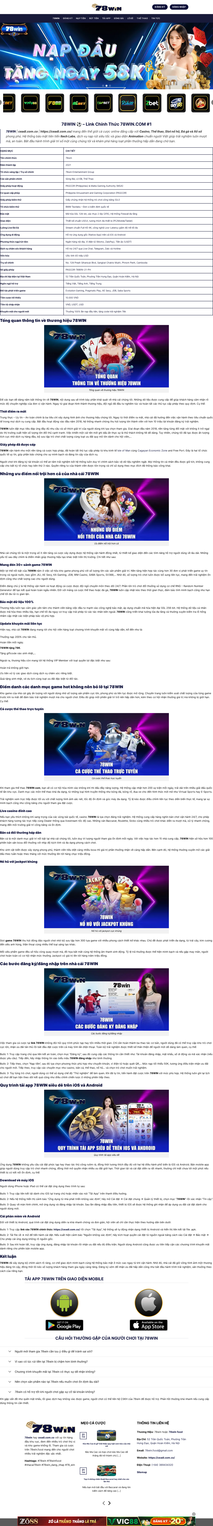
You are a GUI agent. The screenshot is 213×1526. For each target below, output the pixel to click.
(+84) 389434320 (162, 1464)
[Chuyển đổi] (9, 1351)
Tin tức (155, 18)
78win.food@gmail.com (159, 1450)
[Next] (205, 56)
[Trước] (104, 1504)
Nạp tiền (81, 18)
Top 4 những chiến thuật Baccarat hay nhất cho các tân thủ (106, 1480)
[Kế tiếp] (109, 1504)
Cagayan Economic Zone (152, 450)
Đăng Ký (68, 18)
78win (28, 1437)
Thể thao (142, 18)
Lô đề (130, 18)
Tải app (106, 18)
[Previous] (8, 56)
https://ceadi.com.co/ (67, 1229)
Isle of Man (123, 450)
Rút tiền (94, 18)
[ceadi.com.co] (106, 7)
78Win (56, 18)
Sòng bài (119, 18)
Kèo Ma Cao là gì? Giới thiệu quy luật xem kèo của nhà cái (106, 1445)
